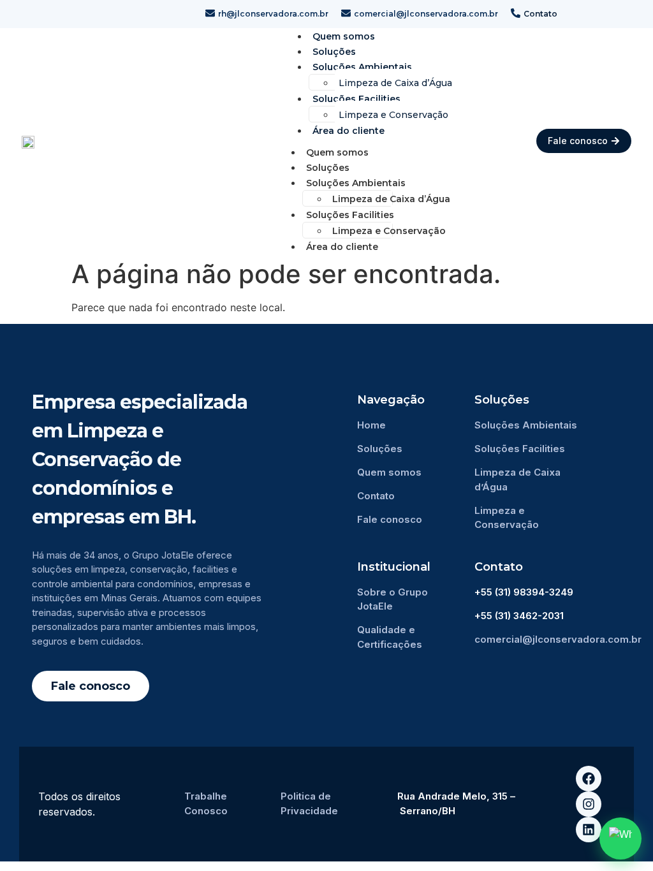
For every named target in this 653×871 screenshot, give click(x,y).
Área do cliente (348, 130)
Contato (540, 13)
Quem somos (337, 152)
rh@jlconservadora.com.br (273, 13)
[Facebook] (588, 778)
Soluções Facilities (356, 99)
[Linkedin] (588, 829)
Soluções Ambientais (362, 67)
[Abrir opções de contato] (620, 838)
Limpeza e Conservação (393, 115)
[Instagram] (588, 804)
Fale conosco (389, 519)
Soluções (327, 167)
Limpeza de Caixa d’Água (395, 83)
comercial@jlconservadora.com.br (426, 13)
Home (371, 425)
